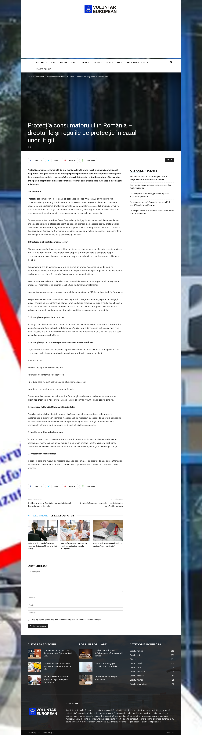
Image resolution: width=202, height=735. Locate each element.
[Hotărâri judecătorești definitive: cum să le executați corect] (85, 654)
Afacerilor (42, 62)
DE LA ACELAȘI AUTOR (62, 516)
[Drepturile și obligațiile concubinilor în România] (85, 667)
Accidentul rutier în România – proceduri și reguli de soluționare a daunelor (49, 504)
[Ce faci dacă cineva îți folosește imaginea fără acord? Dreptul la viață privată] (43, 530)
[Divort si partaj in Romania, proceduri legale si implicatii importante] (34, 680)
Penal (120, 62)
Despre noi (170, 732)
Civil (53, 62)
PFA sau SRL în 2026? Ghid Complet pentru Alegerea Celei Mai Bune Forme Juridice (148, 178)
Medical (86, 62)
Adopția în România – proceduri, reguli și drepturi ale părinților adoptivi (101, 504)
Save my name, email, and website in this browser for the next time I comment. (66, 619)
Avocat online (43, 69)
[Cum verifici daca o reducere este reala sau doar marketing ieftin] (34, 667)
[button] (171, 62)
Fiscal (74, 62)
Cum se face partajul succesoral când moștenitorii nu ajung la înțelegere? (73, 546)
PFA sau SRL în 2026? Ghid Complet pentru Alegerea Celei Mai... (58, 653)
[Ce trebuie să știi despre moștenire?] (85, 680)
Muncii (109, 62)
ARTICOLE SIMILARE (38, 516)
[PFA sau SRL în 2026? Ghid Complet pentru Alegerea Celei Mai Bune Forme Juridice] (34, 654)
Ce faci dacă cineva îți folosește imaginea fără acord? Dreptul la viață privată (42, 546)
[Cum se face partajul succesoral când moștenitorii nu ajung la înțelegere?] (75, 530)
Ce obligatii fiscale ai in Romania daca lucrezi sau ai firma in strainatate (152, 212)
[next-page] (77, 554)
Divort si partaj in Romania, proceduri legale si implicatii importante (149, 195)
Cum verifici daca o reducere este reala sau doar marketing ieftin (150, 186)
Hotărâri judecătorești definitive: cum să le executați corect (109, 653)
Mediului (98, 62)
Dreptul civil (39, 77)
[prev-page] (72, 554)
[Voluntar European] (101, 9)
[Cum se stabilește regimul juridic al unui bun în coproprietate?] (108, 530)
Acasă (30, 77)
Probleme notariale (137, 62)
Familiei (63, 62)
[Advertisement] (101, 38)
